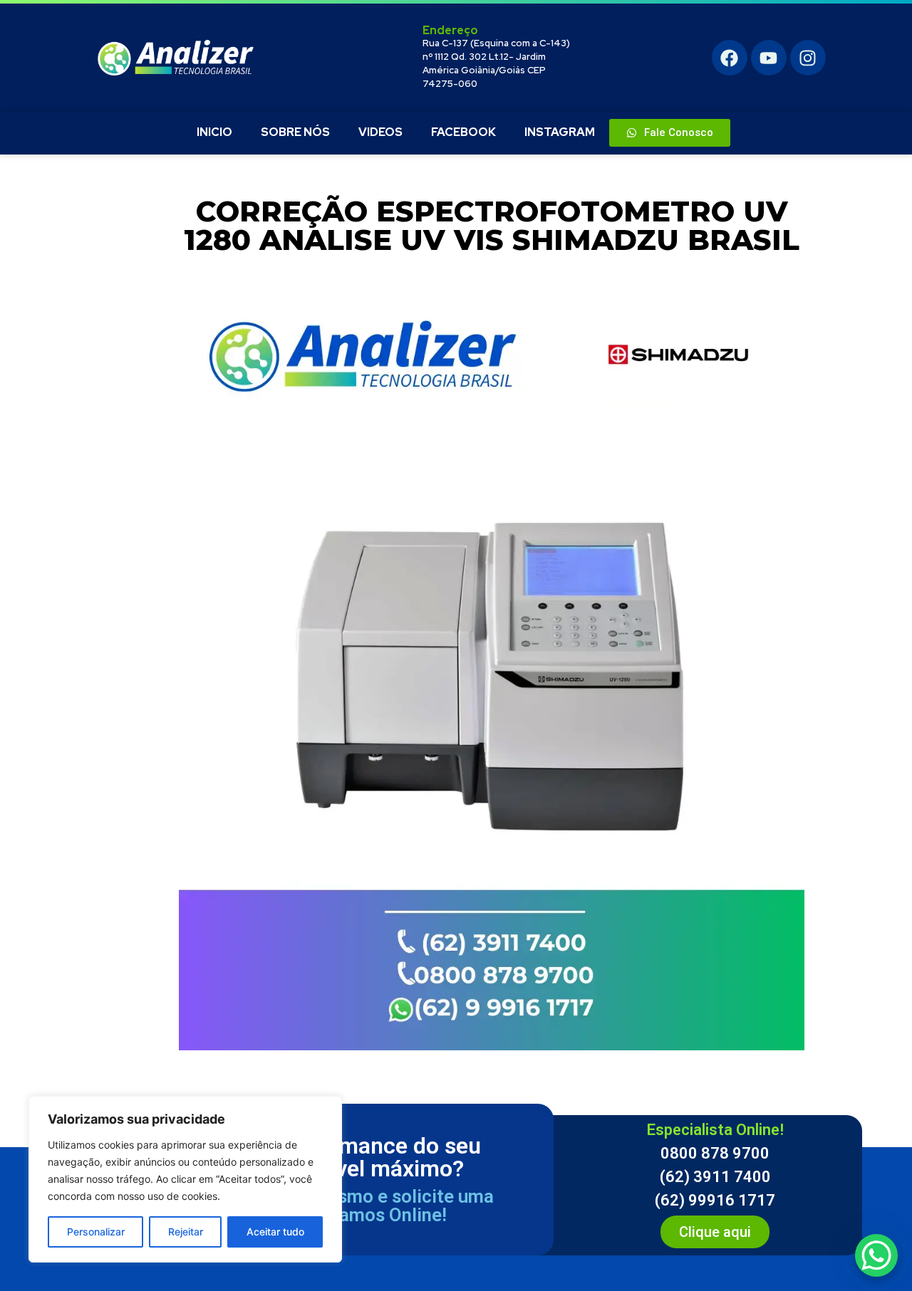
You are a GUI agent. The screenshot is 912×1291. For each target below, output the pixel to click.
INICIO (214, 132)
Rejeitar (185, 1231)
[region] (185, 1179)
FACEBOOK (463, 132)
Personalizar (96, 1231)
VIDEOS (380, 132)
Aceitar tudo (275, 1231)
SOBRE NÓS (295, 132)
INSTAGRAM (559, 132)
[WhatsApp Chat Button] (876, 1255)
